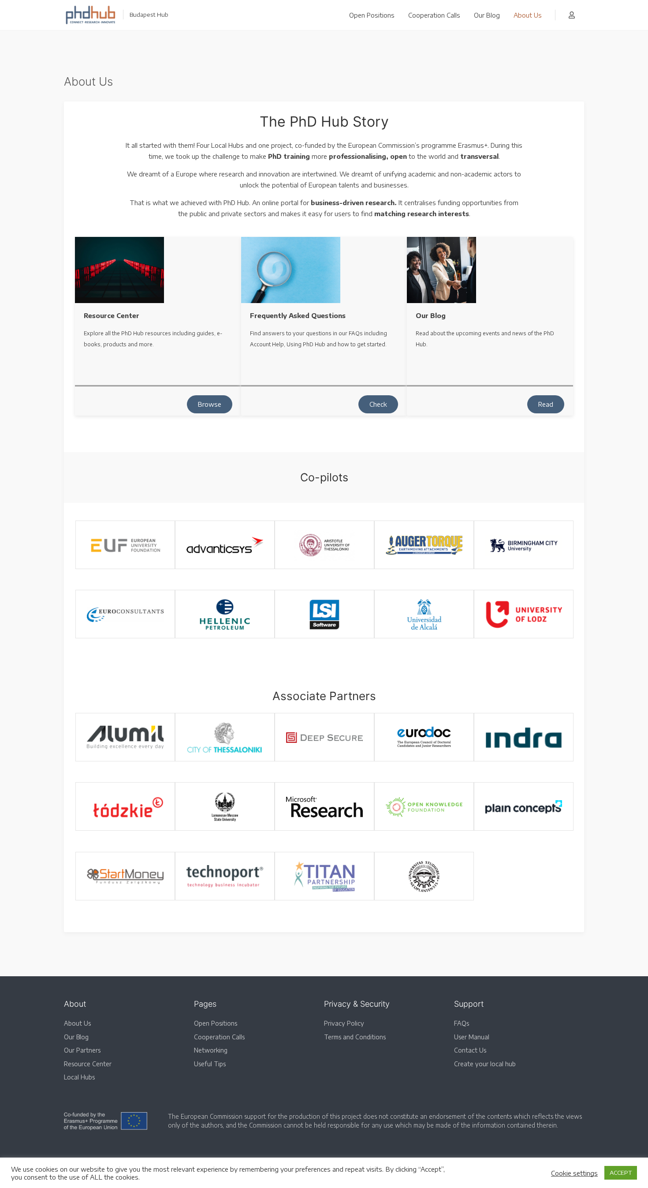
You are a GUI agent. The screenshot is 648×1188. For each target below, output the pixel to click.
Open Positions (372, 15)
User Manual (471, 1037)
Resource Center (88, 1064)
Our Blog (487, 15)
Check (378, 404)
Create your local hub (485, 1064)
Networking (210, 1050)
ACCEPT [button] (621, 1172)
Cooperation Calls (434, 15)
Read (545, 404)
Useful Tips (210, 1064)
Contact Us (470, 1050)
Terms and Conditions (355, 1037)
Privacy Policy (344, 1023)
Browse (209, 404)
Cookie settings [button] (574, 1173)
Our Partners (82, 1050)
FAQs (461, 1023)
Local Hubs (79, 1077)
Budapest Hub (149, 14)
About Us (528, 15)
